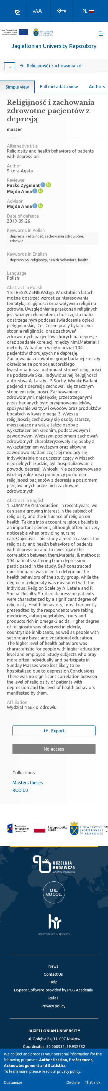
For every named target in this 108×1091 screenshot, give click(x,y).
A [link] (34, 11)
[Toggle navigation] (101, 33)
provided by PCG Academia (69, 990)
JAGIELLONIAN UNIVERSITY (54, 1031)
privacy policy (68, 1071)
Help (53, 982)
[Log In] (61, 10)
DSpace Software (29, 990)
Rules (53, 998)
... (10, 66)
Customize (13, 1082)
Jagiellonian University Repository (54, 46)
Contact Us (53, 974)
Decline (73, 1082)
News (53, 966)
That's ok (93, 1082)
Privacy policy (53, 1006)
